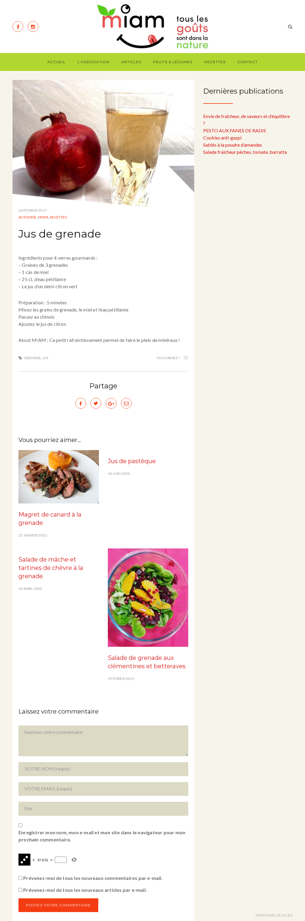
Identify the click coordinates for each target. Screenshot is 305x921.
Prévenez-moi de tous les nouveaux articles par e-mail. (85, 890)
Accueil (56, 62)
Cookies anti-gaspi (222, 137)
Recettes (214, 62)
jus (45, 358)
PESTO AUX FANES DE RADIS (234, 130)
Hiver (43, 217)
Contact (247, 62)
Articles (131, 62)
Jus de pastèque (132, 461)
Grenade (32, 358)
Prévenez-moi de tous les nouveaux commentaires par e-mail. (93, 878)
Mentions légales (274, 915)
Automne (27, 217)
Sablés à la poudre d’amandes (232, 145)
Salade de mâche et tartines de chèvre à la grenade (50, 568)
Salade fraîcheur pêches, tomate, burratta (245, 152)
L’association (93, 62)
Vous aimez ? (168, 358)
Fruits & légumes (172, 62)
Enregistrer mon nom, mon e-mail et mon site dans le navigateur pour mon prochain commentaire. (101, 835)
